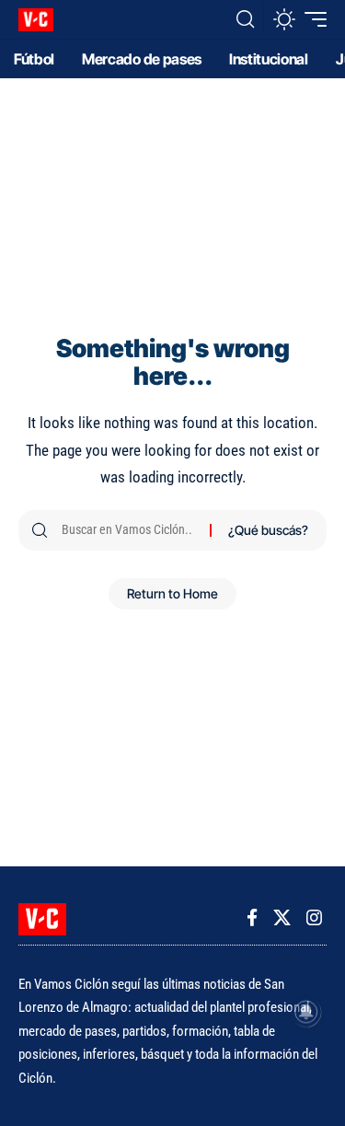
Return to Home (172, 593)
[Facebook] (252, 918)
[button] (245, 19)
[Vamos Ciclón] (35, 20)
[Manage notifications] (306, 1012)
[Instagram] (314, 918)
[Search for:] (129, 530)
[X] (282, 918)
